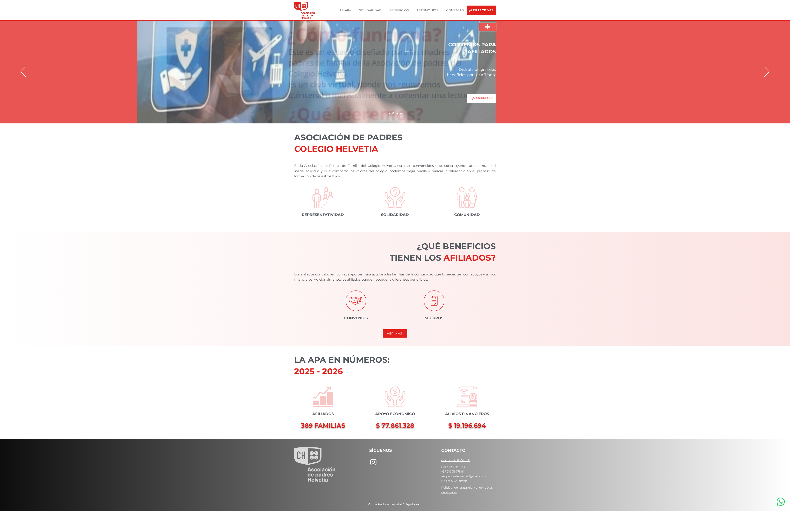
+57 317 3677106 (452, 471)
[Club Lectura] (393, 113)
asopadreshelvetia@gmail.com (463, 476)
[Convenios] (389, 113)
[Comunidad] (401, 113)
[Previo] (23, 72)
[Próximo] (766, 72)
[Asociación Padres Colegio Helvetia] (397, 113)
